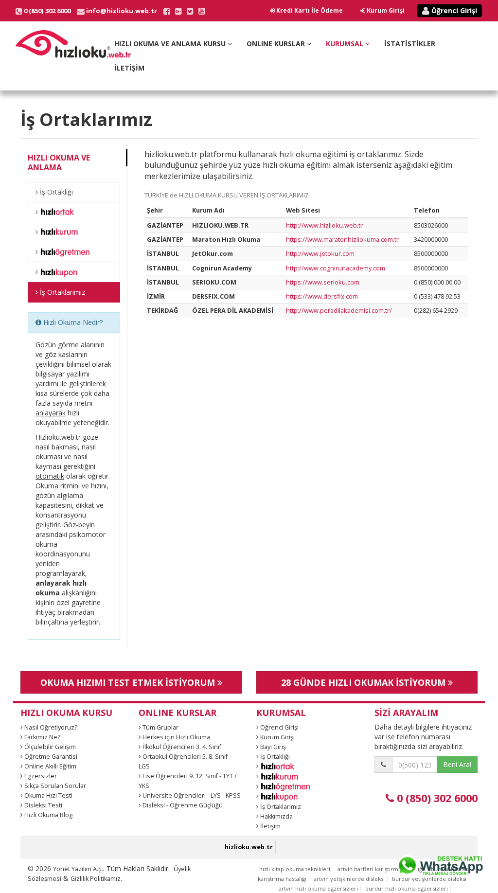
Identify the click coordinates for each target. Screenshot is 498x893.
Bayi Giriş (272, 747)
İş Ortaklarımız (61, 292)
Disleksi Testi (42, 805)
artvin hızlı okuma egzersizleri (318, 888)
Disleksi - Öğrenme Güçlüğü (182, 805)
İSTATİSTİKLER (409, 43)
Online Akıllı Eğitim (49, 766)
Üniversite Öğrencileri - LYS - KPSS (191, 795)
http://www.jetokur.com (320, 253)
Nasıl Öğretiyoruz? (50, 727)
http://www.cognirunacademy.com (335, 268)
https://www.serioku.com (322, 282)
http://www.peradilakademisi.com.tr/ (339, 310)
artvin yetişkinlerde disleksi (349, 878)
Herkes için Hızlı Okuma (175, 737)
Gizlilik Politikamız (96, 879)
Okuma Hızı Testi (47, 795)
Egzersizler (40, 776)
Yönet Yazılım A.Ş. (78, 869)
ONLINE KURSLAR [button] (277, 43)
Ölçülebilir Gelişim (49, 747)
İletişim (270, 826)
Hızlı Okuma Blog (47, 815)
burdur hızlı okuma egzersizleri (406, 888)
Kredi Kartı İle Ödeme (309, 10)
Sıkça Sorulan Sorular (54, 786)
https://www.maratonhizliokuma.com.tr (342, 239)
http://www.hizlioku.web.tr (324, 225)
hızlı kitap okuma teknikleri (294, 869)
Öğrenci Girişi (453, 10)
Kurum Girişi (385, 10)
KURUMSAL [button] (345, 43)
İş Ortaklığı (55, 191)
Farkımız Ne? (41, 737)
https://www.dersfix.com (322, 296)
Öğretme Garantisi (50, 756)
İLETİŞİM (129, 67)
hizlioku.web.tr (249, 847)
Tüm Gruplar (159, 727)
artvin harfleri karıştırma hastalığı (381, 869)
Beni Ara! (457, 764)
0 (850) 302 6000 (436, 798)
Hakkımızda (276, 816)
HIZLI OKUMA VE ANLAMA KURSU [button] (171, 43)
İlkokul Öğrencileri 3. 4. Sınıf (181, 747)
